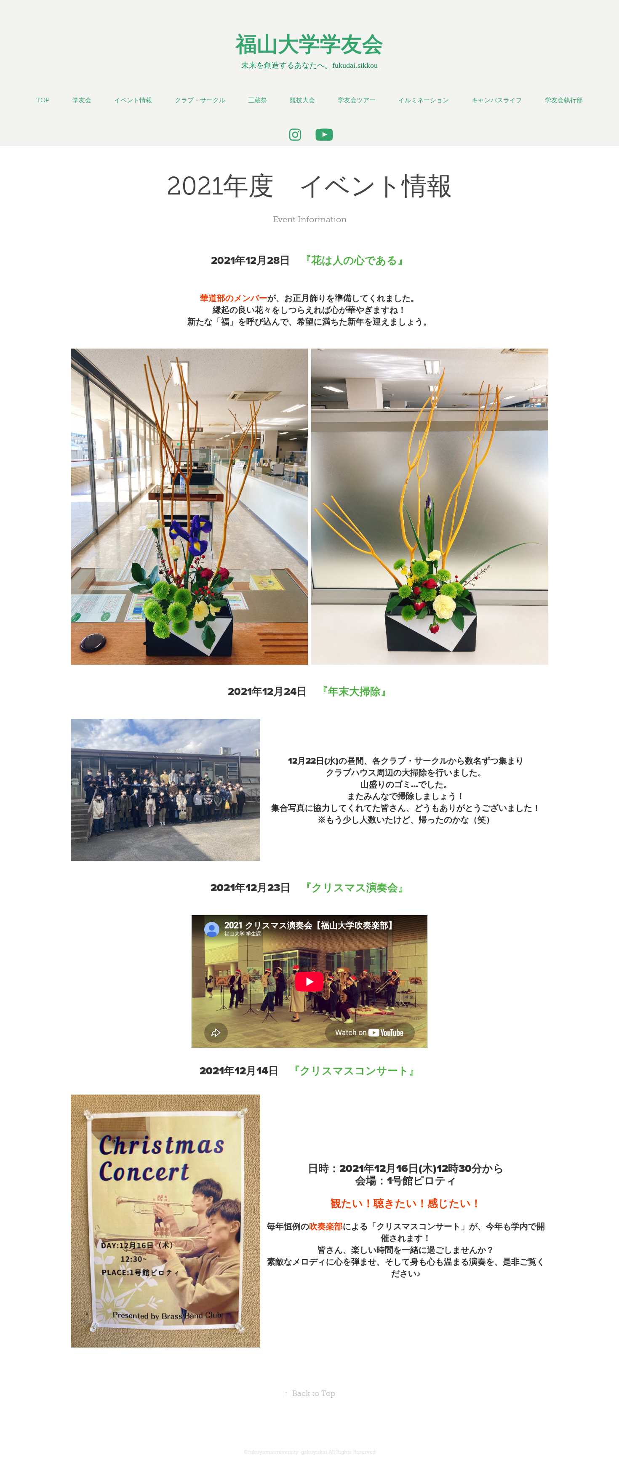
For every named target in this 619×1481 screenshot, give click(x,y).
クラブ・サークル (200, 100)
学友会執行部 (564, 100)
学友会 (81, 100)
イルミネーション (423, 100)
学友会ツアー (357, 100)
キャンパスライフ (497, 100)
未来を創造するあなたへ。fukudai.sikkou (309, 65)
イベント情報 (133, 100)
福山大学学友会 (309, 44)
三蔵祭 (257, 100)
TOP (43, 100)
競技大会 (302, 100)
